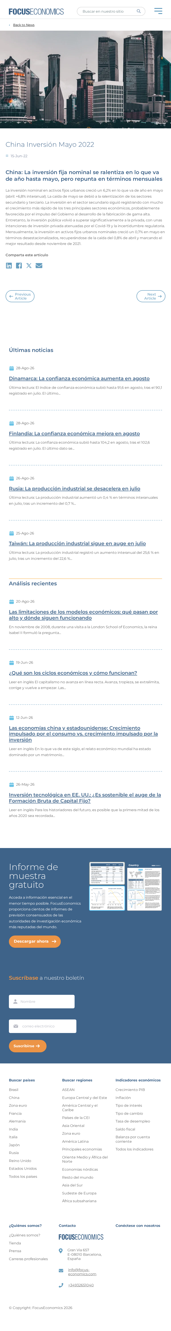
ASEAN (68, 1090)
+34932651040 (81, 1285)
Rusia (14, 1153)
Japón (14, 1145)
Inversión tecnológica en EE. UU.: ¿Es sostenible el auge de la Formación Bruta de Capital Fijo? (85, 798)
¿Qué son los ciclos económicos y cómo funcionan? (73, 673)
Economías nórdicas (80, 1169)
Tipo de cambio (129, 1113)
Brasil (13, 1090)
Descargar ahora (31, 941)
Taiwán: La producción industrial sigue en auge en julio (77, 543)
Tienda (15, 1243)
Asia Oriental (73, 1126)
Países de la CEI (76, 1118)
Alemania (17, 1121)
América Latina (75, 1141)
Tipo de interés (129, 1105)
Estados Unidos (23, 1168)
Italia (13, 1137)
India (13, 1129)
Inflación (123, 1098)
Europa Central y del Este (84, 1098)
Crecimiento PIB (130, 1090)
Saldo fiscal (125, 1129)
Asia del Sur (72, 1185)
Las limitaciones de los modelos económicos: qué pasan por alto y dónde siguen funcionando (83, 615)
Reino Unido (20, 1161)
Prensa (15, 1251)
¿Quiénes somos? (24, 1235)
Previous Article (23, 296)
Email (14, 1015)
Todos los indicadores (134, 1149)
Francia (15, 1113)
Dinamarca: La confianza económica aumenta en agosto (79, 378)
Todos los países (23, 1176)
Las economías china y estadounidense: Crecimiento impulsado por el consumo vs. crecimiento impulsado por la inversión (83, 734)
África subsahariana (79, 1201)
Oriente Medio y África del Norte (85, 1159)
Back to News (24, 25)
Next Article (150, 296)
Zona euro (18, 1105)
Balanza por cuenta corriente (133, 1139)
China (14, 1098)
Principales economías (82, 1149)
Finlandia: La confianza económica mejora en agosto (74, 434)
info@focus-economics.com (82, 1272)
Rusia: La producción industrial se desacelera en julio (74, 489)
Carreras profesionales (28, 1259)
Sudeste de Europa (79, 1193)
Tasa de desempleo (133, 1121)
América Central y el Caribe (80, 1107)
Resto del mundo (77, 1177)
